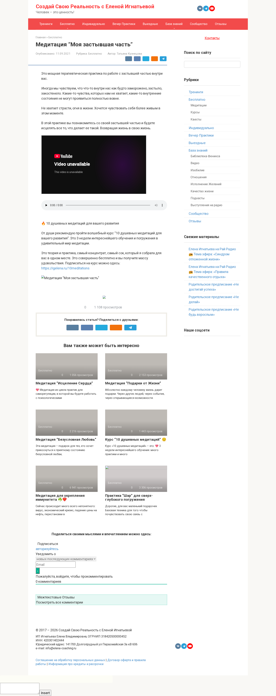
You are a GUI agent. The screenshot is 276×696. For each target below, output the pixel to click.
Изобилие (197, 170)
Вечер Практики (123, 24)
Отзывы (221, 24)
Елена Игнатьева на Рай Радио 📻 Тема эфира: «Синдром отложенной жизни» (212, 254)
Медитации (199, 105)
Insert (45, 693)
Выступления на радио (206, 205)
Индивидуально (93, 24)
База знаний (173, 24)
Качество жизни (202, 191)
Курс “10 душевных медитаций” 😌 (135, 439)
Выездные (150, 24)
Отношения (199, 177)
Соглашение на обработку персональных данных (70, 660)
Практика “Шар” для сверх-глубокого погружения (129, 497)
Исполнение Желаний (206, 184)
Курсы (195, 112)
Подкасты (198, 198)
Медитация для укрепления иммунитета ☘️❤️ (60, 497)
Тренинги (45, 24)
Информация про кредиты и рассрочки (75, 664)
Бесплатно (67, 24)
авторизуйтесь (47, 549)
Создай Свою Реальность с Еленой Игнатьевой (95, 6)
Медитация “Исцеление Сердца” (64, 383)
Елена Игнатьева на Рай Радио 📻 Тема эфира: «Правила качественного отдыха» (212, 272)
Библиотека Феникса (205, 156)
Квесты (196, 119)
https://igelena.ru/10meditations (65, 268)
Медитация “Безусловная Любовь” (66, 439)
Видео (195, 163)
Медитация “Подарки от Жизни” (133, 383)
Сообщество (198, 24)
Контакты (212, 38)
